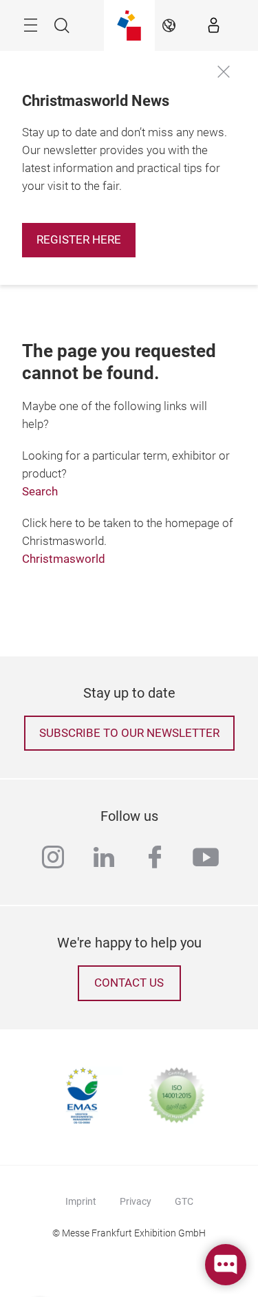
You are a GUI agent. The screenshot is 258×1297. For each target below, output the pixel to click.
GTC (184, 1201)
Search (40, 491)
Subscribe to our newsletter (129, 733)
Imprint (80, 1201)
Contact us (129, 982)
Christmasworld (63, 559)
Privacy (135, 1201)
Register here (78, 239)
